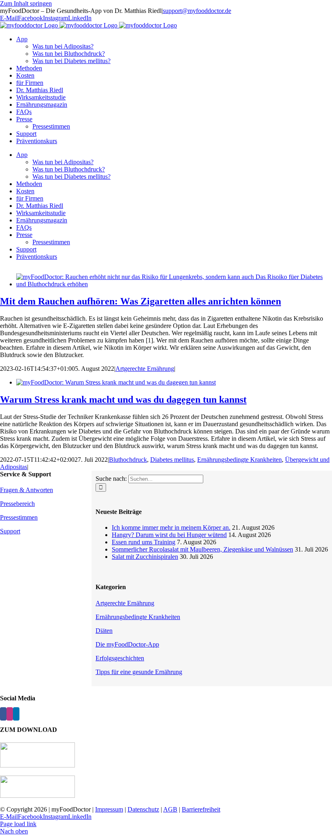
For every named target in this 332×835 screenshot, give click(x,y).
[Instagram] (9, 714)
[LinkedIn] (16, 714)
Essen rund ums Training (143, 542)
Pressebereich (17, 503)
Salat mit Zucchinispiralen (145, 556)
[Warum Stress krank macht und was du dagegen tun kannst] (116, 382)
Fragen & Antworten (26, 489)
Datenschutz (143, 809)
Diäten (104, 630)
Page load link (18, 823)
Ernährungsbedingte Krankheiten (239, 459)
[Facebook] (3, 714)
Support (10, 531)
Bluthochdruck (128, 459)
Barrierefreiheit (201, 809)
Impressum (109, 809)
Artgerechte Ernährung (144, 368)
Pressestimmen (19, 517)
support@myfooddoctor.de (197, 10)
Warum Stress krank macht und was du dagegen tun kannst (123, 399)
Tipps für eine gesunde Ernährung (139, 671)
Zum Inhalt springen (26, 3)
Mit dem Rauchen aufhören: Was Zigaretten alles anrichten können (140, 301)
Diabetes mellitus (172, 459)
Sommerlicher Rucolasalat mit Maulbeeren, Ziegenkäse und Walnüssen (202, 549)
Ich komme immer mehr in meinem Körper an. (171, 527)
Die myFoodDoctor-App (127, 644)
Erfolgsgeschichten (120, 658)
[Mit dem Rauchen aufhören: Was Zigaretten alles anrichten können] (174, 284)
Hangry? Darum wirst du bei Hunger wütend (169, 534)
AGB (170, 809)
